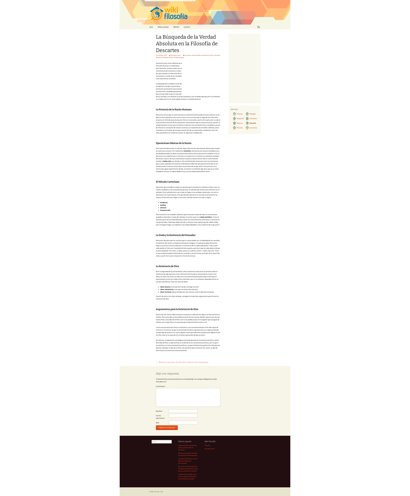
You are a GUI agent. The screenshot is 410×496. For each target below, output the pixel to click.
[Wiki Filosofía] (205, 12)
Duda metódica (196, 55)
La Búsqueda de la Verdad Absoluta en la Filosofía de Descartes (187, 447)
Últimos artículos (163, 27)
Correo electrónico (160, 416)
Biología (253, 114)
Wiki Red (176, 27)
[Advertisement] (201, 78)
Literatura (253, 118)
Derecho (240, 128)
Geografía (240, 118)
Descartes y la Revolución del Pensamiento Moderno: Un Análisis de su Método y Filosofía (188, 469)
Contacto (187, 27)
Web (157, 423)
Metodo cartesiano (162, 57)
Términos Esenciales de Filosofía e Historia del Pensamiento (182, 362)
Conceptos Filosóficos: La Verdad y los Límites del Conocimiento (187, 461)
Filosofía (253, 123)
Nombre (159, 411)
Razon (171, 57)
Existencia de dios (208, 55)
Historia (239, 123)
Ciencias (240, 114)
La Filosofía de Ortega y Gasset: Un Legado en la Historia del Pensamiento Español (187, 476)
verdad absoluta (179, 57)
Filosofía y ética (176, 55)
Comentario (161, 386)
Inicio (151, 27)
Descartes (187, 55)
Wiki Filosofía (155, 492)
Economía (253, 128)
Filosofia (217, 55)
